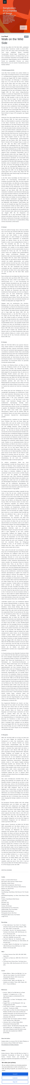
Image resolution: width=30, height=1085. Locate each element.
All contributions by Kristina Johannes (10, 1044)
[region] (15, 1072)
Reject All (15, 1081)
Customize (15, 1078)
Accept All (15, 1074)
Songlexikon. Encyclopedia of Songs (10, 11)
